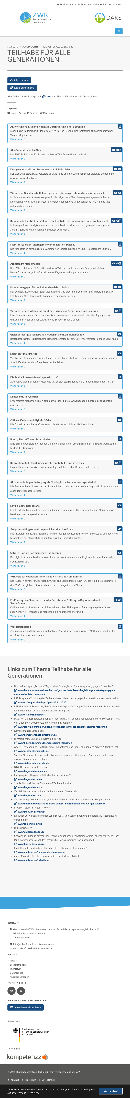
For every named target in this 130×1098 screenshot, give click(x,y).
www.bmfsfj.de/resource (31, 844)
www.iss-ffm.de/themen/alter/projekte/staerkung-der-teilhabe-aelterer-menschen (62, 726)
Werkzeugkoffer (30, 46)
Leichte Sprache (68, 4)
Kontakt (116, 4)
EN (104, 4)
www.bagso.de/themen (30, 779)
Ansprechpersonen (19, 976)
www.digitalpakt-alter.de (31, 831)
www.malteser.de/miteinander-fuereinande (41, 852)
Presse (13, 960)
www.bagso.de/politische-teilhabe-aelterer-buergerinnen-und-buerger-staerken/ (61, 803)
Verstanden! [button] (111, 1091)
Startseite (12, 46)
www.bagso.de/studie (29, 795)
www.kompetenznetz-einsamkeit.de (37, 734)
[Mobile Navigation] (119, 31)
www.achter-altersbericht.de (33, 751)
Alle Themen (21, 80)
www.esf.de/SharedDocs (31, 714)
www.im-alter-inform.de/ (31, 811)
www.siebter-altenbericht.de (33, 763)
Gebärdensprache (89, 4)
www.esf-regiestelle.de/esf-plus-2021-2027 (42, 702)
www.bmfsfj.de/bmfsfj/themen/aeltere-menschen (45, 742)
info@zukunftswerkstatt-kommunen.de (33, 944)
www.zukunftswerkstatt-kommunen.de (32, 948)
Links (48, 96)
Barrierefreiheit (18, 964)
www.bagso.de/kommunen (32, 771)
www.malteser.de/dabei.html (33, 860)
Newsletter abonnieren (28, 1007)
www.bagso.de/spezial (30, 787)
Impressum (15, 968)
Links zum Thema (24, 87)
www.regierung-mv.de (30, 823)
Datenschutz (16, 972)
